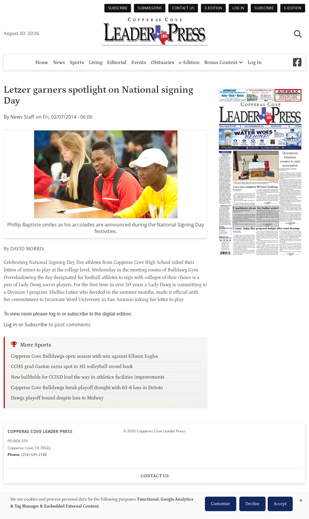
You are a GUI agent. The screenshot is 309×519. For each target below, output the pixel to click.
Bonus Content (221, 62)
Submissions (150, 8)
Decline (252, 503)
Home (41, 62)
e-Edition (213, 8)
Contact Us (183, 8)
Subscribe (117, 8)
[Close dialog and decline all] (300, 499)
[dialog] (154, 506)
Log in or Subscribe (25, 324)
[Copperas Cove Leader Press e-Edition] (260, 260)
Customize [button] (220, 503)
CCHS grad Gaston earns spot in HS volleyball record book (72, 366)
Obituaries (162, 62)
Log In (238, 8)
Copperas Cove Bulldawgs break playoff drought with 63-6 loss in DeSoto (87, 387)
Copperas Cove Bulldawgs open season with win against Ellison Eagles (84, 356)
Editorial (116, 62)
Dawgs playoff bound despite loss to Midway (57, 398)
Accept (280, 503)
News (59, 62)
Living (95, 62)
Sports (77, 62)
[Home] (154, 32)
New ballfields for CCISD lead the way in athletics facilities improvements (87, 377)
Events (138, 62)
